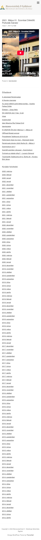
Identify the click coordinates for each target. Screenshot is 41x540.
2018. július (6, 322)
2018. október (7, 312)
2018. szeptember (8, 316)
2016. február (6, 420)
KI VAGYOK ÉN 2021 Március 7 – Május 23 (17, 130)
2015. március (7, 457)
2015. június (6, 447)
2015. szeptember (8, 437)
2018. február (6, 339)
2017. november (8, 349)
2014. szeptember (8, 477)
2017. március (7, 376)
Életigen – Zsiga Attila (10, 109)
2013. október (7, 511)
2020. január (6, 262)
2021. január (6, 222)
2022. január (6, 181)
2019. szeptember (8, 275)
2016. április (6, 413)
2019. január (6, 302)
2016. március (7, 417)
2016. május (6, 410)
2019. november (8, 269)
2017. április (6, 373)
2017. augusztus (8, 359)
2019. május (6, 289)
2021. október (7, 191)
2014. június (6, 487)
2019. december (8, 265)
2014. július (6, 484)
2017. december (8, 346)
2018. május (6, 329)
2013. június (6, 514)
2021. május (6, 208)
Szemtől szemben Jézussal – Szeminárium (17, 150)
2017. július (6, 363)
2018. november (8, 309)
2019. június (6, 285)
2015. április (6, 454)
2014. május (6, 491)
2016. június (6, 407)
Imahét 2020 (6, 120)
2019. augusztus (8, 279)
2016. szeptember (8, 396)
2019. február (6, 299)
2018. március (7, 336)
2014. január (6, 504)
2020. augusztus (8, 238)
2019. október (7, 272)
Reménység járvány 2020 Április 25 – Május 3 (18, 143)
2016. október (7, 393)
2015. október (7, 433)
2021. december (8, 185)
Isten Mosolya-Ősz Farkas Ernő (13, 123)
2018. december (8, 306)
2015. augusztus (8, 440)
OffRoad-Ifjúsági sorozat (10, 133)
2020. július (6, 242)
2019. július (6, 282)
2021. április (6, 212)
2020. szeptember (8, 235)
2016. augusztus (8, 400)
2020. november (8, 228)
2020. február (6, 259)
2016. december (8, 386)
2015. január (6, 464)
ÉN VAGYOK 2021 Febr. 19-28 (13, 113)
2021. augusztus (8, 198)
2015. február (6, 460)
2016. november (8, 390)
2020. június (6, 245)
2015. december (8, 427)
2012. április (6, 517)
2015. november (8, 430)
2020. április (6, 252)
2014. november (8, 470)
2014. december (8, 467)
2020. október (7, 232)
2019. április (6, 292)
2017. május (6, 370)
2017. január (6, 383)
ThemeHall (30, 535)
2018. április (6, 333)
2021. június (6, 205)
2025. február (6, 175)
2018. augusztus (8, 319)
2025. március (7, 171)
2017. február (6, 380)
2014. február (6, 501)
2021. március (7, 215)
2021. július (6, 201)
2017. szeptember (8, 356)
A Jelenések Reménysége (11, 97)
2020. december (8, 225)
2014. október (7, 474)
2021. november (8, 188)
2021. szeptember (8, 195)
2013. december (8, 507)
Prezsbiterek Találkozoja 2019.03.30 (15, 136)
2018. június (6, 326)
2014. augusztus (8, 480)
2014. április (6, 494)
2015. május (6, 450)
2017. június (6, 366)
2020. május (6, 249)
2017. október (7, 353)
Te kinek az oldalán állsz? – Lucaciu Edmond (18, 153)
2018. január (6, 343)
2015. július (6, 444)
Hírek (4, 116)
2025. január (6, 178)
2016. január (6, 423)
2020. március (7, 255)
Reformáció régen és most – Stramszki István (18, 140)
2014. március (7, 497)
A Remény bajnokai (9, 100)
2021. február (6, 218)
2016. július (6, 403)
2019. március (7, 296)
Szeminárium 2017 (8, 146)
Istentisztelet (13, 81)
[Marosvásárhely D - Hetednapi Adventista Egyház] (20, 7)
